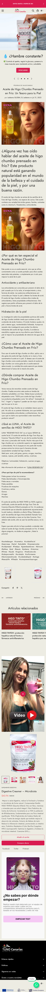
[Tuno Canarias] (20, 11)
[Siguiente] (43, 4)
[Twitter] (21, 588)
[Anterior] (2, 4)
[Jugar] (23, 694)
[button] (42, 10)
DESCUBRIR (23, 70)
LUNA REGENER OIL (35, 467)
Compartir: (6, 588)
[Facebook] (13, 588)
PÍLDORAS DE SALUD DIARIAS (23, 85)
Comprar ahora (23, 843)
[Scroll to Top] (42, 981)
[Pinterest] (17, 588)
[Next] (31, 79)
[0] (37, 10)
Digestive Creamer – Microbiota (19, 791)
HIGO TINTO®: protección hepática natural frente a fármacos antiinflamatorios (13, 636)
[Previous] (14, 79)
